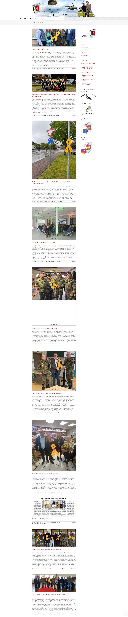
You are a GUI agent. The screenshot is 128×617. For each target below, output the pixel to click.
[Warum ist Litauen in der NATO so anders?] (54, 223)
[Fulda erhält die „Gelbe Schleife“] (54, 37)
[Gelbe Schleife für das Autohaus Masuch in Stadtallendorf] (54, 583)
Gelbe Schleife (47, 68)
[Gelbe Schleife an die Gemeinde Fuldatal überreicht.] (54, 538)
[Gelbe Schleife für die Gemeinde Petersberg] (54, 296)
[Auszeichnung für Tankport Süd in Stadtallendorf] (54, 445)
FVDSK (45, 115)
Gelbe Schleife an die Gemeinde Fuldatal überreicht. (47, 549)
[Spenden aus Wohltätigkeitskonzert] (54, 507)
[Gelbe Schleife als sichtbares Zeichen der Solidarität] (54, 364)
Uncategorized (85, 55)
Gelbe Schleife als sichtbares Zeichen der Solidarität (46, 393)
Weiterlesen (73, 68)
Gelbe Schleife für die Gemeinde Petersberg (44, 328)
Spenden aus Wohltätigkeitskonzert (42, 519)
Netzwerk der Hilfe (56, 522)
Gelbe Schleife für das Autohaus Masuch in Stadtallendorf (48, 594)
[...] (71, 198)
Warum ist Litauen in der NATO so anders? (44, 242)
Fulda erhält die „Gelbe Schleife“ (41, 49)
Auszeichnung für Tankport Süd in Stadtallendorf (45, 473)
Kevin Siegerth (36, 68)
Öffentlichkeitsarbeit (54, 68)
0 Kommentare (61, 68)
